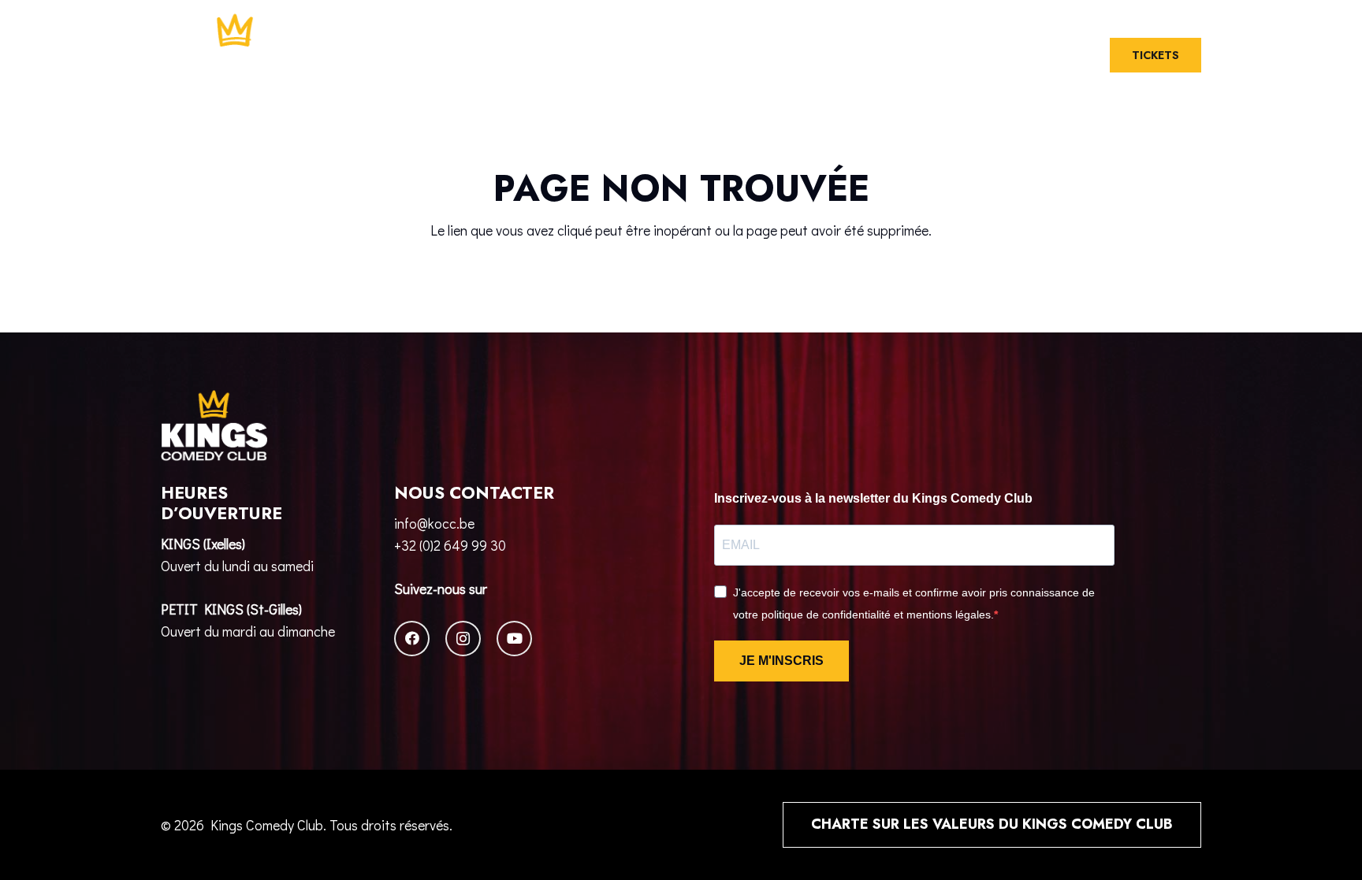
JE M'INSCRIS (781, 660)
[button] (1074, 55)
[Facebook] (412, 638)
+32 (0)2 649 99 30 (450, 545)
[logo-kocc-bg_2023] (235, 55)
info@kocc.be (434, 523)
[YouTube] (514, 638)
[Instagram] (463, 638)
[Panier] (1041, 55)
